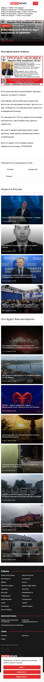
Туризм (24, 603)
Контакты (25, 635)
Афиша (3, 582)
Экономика (5, 606)
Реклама (4, 635)
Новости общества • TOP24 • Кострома (17, 10)
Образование (5, 596)
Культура (4, 592)
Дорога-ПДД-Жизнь (29, 585)
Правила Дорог (27, 606)
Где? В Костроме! (7, 585)
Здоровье (4, 589)
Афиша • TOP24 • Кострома (12, 8)
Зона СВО (25, 589)
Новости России (27, 575)
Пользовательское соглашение (12, 625)
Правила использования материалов (9, 621)
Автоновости (5, 579)
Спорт (3, 603)
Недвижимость (27, 592)
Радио (3, 639)
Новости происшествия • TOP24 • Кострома (19, 12)
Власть (24, 582)
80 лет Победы (6, 609)
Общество (25, 596)
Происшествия (6, 599)
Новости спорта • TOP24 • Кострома (16, 15)
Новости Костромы (8, 575)
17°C (35, 3)
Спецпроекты (27, 599)
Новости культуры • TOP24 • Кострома (17, 13)
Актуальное (26, 579)
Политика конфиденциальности (30, 621)
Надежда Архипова (7, 40)
